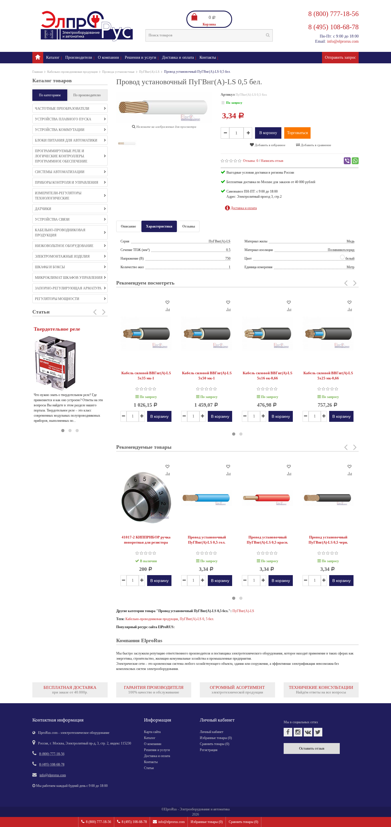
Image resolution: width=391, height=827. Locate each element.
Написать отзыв (272, 161)
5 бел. (210, 619)
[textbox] (209, 35)
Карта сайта (152, 732)
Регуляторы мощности (57, 299)
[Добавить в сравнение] (167, 309)
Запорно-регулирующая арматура (68, 288)
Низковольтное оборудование (64, 246)
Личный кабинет (211, 732)
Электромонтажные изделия (62, 256)
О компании (108, 57)
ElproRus (170, 809)
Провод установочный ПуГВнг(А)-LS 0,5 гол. (207, 539)
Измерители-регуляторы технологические (58, 195)
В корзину (268, 133)
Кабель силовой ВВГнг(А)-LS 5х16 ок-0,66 (267, 375)
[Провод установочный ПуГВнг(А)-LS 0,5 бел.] (127, 144)
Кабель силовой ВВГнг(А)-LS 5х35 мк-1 (146, 375)
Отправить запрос (340, 57)
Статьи (149, 768)
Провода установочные (118, 71)
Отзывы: (250, 161)
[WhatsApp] (355, 160)
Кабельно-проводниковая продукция (72, 71)
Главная (37, 71)
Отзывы (188, 226)
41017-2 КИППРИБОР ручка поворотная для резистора (146, 539)
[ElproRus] (37, 57)
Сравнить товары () (243, 822)
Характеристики (159, 226)
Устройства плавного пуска (63, 119)
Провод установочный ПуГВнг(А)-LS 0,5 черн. (328, 539)
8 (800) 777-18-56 (98, 822)
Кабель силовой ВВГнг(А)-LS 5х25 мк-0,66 (328, 375)
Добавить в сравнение (315, 145)
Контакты (208, 57)
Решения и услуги (140, 57)
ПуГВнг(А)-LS (149, 71)
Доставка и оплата (178, 57)
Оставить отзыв (311, 748)
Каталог (53, 57)
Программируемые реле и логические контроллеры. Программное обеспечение (61, 156)
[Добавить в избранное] (167, 301)
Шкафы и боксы (50, 267)
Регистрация (209, 750)
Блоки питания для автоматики (66, 140)
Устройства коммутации (59, 130)
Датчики (43, 209)
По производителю (87, 95)
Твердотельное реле (57, 329)
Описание (128, 226)
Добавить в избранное (269, 145)
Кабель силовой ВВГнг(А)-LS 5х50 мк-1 (207, 375)
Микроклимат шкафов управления (68, 278)
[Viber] (347, 160)
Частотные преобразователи (62, 109)
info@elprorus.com (171, 822)
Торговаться (297, 133)
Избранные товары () (207, 822)
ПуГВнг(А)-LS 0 (192, 619)
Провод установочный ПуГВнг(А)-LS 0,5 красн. (267, 539)
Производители (78, 57)
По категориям (50, 95)
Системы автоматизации (59, 172)
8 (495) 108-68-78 (134, 822)
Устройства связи (52, 219)
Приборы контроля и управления (66, 183)
